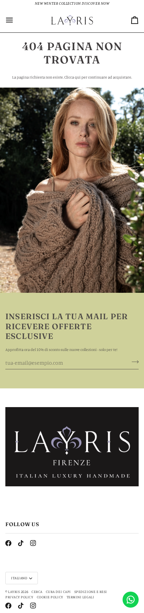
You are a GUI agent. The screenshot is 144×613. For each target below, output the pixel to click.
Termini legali (80, 597)
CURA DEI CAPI (58, 591)
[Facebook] (8, 543)
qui (78, 77)
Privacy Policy (19, 597)
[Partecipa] (133, 362)
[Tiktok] (20, 543)
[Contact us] (131, 600)
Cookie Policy (50, 597)
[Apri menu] (15, 19)
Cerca (37, 591)
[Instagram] (33, 543)
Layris (14, 591)
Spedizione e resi (90, 591)
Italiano (19, 578)
